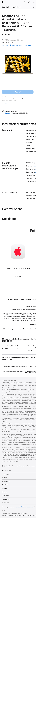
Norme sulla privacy (7, 515)
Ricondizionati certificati (11, 7)
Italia (3, 510)
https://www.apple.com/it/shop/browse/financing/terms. (20, 389)
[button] (24, 2)
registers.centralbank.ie (27, 455)
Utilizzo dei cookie (19, 515)
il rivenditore (30, 507)
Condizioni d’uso (30, 515)
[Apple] (2, 466)
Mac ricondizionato (11, 466)
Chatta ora (9, 113)
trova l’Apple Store (21, 507)
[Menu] (33, 2)
